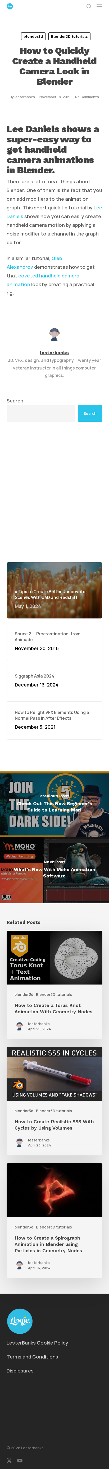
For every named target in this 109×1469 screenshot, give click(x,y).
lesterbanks (25, 96)
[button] (99, 6)
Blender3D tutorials (69, 36)
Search (15, 400)
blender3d (33, 36)
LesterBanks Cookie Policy (37, 1343)
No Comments (87, 96)
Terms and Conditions (32, 1356)
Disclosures (20, 1370)
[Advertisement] (54, 492)
